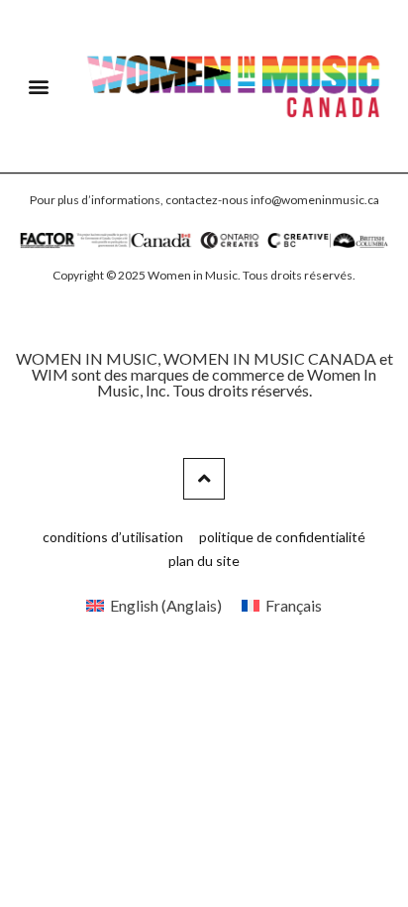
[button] (39, 86)
